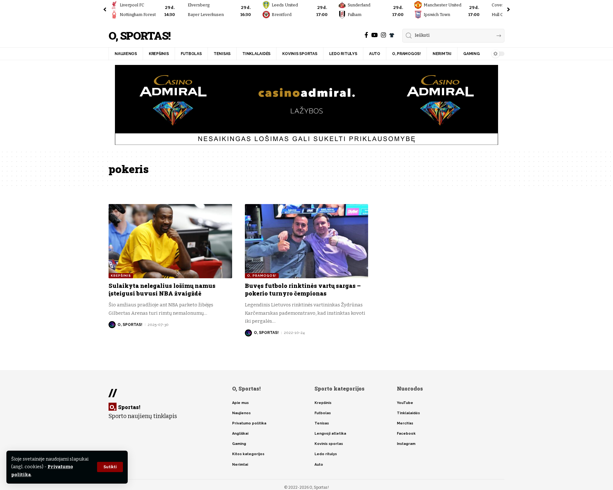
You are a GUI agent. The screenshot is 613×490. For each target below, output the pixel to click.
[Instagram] (383, 35)
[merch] (392, 35)
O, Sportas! (139, 35)
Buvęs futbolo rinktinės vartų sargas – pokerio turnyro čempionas (303, 289)
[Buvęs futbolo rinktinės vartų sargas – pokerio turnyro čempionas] (306, 241)
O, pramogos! (261, 275)
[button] (110, 467)
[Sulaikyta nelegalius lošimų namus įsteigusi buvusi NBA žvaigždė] (170, 241)
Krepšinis (121, 275)
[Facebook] (366, 35)
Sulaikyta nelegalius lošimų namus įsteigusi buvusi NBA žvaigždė (162, 289)
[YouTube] (374, 35)
